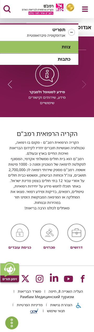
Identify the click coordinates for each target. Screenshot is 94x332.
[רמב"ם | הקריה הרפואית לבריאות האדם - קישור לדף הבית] (42, 10)
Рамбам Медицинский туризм (47, 296)
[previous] (82, 84)
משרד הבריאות (29, 291)
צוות (66, 47)
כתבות (64, 59)
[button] (39, 32)
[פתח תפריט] (85, 9)
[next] (11, 84)
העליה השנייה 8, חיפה (65, 291)
